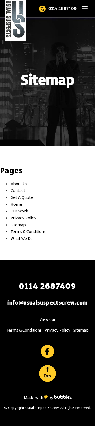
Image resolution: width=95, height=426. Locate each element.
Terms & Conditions (28, 232)
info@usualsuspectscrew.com (47, 303)
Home (16, 204)
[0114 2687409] (42, 9)
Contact (18, 191)
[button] (85, 8)
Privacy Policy (23, 218)
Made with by (39, 398)
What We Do (22, 239)
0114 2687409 (62, 9)
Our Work (19, 211)
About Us (19, 184)
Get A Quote (22, 198)
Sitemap (18, 225)
